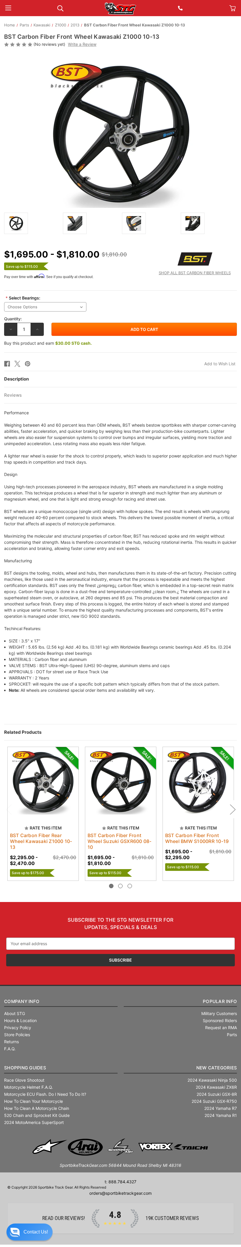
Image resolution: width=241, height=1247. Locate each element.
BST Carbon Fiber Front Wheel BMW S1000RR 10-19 (197, 838)
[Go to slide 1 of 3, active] (111, 886)
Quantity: (13, 318)
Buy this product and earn (48, 343)
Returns (11, 1041)
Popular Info (220, 1001)
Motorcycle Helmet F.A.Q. (28, 1087)
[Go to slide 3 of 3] (130, 886)
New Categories (216, 1068)
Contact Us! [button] (36, 1231)
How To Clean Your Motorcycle (33, 1101)
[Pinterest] (28, 364)
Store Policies (17, 1034)
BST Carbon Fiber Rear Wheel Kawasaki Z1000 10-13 (41, 841)
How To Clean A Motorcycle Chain (36, 1108)
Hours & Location (20, 1020)
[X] (17, 364)
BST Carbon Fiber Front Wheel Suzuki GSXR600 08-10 (120, 841)
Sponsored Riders (220, 1020)
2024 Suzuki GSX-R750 (214, 1101)
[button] (29, 1232)
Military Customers (219, 1013)
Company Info (21, 1001)
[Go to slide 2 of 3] (120, 886)
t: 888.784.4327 (120, 1181)
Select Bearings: (23, 297)
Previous (8, 809)
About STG (14, 1013)
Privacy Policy (17, 1027)
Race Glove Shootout (24, 1080)
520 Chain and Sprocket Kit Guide (37, 1115)
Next (232, 809)
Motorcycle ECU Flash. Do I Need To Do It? (45, 1094)
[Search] (60, 8)
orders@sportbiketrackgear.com (120, 1193)
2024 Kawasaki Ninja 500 (212, 1080)
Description (16, 379)
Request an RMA (221, 1027)
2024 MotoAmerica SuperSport (34, 1122)
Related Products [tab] (22, 732)
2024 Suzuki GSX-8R (217, 1094)
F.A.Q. (10, 1048)
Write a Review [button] (82, 44)
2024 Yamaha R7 (220, 1108)
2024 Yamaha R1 (221, 1115)
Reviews (13, 395)
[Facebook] (7, 364)
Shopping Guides (25, 1068)
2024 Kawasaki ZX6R (216, 1087)
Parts (232, 1034)
